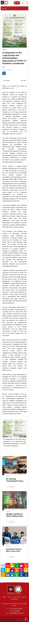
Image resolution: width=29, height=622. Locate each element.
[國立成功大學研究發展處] (4, 3)
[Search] (23, 3)
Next (23, 80)
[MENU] (26, 3)
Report (24, 597)
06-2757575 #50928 (16, 608)
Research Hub (16, 597)
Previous (7, 80)
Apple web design (23, 618)
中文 (18, 3)
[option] (14, 30)
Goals (9, 597)
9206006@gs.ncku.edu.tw (17, 613)
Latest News (14, 599)
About (4, 597)
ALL (5, 8)
